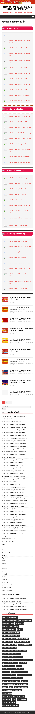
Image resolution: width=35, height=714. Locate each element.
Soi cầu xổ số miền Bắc (8, 684)
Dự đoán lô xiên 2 (7, 641)
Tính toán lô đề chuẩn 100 (8, 538)
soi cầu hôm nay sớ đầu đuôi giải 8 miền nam (14, 525)
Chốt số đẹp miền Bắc (25, 620)
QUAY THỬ (4, 579)
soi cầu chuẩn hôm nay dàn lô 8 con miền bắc (14, 460)
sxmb (10, 687)
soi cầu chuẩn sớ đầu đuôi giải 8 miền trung (13, 498)
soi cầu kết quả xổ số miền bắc (10, 681)
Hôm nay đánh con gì (8, 666)
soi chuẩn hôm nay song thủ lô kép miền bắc (13, 476)
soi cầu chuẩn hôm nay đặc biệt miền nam (13, 517)
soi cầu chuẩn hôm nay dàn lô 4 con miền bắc (14, 451)
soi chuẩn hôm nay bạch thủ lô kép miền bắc (13, 430)
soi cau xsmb (5, 672)
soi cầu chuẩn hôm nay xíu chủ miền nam (13, 533)
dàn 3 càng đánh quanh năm (10, 626)
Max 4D (4, 563)
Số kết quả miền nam (7, 590)
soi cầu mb (24, 681)
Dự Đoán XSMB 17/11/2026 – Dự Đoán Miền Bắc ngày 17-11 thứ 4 (20, 371)
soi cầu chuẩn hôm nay (8, 675)
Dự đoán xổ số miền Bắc (9, 648)
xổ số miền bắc (22, 699)
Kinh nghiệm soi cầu (7, 536)
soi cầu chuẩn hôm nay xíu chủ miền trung (13, 506)
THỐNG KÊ (4, 568)
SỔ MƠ (3, 577)
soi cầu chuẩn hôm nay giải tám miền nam (13, 519)
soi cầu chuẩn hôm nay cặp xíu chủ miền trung (14, 487)
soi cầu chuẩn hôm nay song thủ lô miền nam (14, 530)
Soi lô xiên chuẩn (22, 684)
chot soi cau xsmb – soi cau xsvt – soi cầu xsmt (14, 416)
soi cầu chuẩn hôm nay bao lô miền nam (12, 511)
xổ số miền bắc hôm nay (9, 702)
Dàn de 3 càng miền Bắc (8, 629)
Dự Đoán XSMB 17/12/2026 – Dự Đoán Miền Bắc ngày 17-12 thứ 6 (20, 391)
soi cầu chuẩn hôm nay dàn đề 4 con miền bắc (14, 440)
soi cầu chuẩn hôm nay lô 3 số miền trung (13, 495)
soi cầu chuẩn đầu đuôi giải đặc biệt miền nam (14, 528)
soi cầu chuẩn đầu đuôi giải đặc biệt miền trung (14, 500)
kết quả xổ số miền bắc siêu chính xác (12, 669)
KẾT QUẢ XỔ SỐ (6, 552)
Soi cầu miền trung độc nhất (9, 481)
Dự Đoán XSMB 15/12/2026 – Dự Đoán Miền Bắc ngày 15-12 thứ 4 (20, 339)
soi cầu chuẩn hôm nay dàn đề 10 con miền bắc (14, 449)
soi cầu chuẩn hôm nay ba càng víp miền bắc (13, 424)
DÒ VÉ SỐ (4, 574)
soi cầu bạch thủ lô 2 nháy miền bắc (11, 421)
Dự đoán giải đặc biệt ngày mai (11, 635)
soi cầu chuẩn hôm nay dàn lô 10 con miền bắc (14, 435)
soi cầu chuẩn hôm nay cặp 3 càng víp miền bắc (14, 438)
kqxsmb (19, 666)
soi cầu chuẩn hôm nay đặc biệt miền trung (13, 489)
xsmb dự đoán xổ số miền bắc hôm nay (13, 696)
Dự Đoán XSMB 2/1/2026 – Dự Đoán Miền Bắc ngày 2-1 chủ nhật (21, 329)
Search (4, 409)
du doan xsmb (20, 623)
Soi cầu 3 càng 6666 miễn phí (19, 672)
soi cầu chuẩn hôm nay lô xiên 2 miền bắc (13, 465)
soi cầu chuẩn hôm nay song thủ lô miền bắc (13, 479)
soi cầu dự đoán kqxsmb (24, 675)
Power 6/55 (5, 566)
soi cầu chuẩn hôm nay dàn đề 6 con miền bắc (14, 443)
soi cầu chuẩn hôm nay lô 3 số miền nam (12, 522)
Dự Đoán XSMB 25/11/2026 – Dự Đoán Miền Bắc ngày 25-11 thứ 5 (20, 308)
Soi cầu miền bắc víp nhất (8, 457)
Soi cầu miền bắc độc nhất (9, 419)
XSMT (3, 549)
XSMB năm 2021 (6, 699)
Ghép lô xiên (23, 663)
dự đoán (19, 629)
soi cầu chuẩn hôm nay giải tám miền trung (13, 492)
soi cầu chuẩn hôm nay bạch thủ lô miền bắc (13, 432)
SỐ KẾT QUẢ (5, 582)
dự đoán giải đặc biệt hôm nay (10, 632)
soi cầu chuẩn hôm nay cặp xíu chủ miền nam (14, 514)
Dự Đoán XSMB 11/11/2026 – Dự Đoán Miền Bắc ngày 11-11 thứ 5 (20, 319)
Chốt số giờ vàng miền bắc (9, 617)
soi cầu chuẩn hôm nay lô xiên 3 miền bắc (13, 468)
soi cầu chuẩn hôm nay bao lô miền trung (13, 484)
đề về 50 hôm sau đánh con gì (10, 705)
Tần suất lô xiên (7, 693)
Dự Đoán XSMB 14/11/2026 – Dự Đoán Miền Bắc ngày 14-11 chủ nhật (20, 381)
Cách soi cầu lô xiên (8, 623)
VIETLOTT (4, 555)
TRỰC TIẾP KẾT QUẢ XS (8, 541)
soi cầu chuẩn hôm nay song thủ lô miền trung (14, 503)
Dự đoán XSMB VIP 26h (25, 644)
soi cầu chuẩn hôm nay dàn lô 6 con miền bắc (14, 454)
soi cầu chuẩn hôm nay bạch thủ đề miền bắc (14, 427)
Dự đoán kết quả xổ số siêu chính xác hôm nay (15, 638)
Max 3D (4, 560)
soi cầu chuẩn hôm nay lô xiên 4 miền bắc (13, 470)
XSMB (3, 544)
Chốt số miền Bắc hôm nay (9, 620)
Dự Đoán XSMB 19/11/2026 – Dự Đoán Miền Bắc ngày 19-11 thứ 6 (20, 298)
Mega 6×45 (5, 558)
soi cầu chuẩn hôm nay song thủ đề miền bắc (14, 473)
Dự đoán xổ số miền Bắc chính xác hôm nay (14, 651)
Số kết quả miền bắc (7, 585)
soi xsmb (4, 687)
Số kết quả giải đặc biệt (20, 687)
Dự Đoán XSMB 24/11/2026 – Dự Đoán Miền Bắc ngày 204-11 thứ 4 (20, 350)
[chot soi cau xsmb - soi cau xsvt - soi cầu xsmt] (17, 3)
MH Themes (28, 712)
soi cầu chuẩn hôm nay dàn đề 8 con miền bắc (14, 446)
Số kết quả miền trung (7, 587)
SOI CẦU (4, 571)
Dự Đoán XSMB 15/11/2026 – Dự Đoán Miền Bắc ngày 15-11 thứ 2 (20, 360)
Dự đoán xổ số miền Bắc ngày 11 (11, 654)
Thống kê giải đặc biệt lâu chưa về (11, 690)
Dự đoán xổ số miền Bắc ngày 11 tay (12, 657)
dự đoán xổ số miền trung (9, 663)
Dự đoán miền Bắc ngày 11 (22, 641)
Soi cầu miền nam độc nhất (9, 509)
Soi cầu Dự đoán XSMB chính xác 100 (12, 678)
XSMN (3, 547)
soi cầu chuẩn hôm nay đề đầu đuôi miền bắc (14, 462)
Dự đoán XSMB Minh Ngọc (9, 644)
